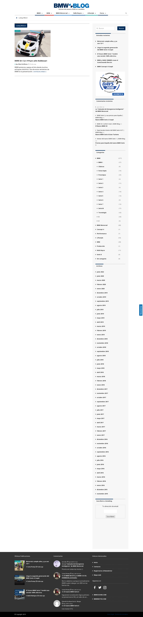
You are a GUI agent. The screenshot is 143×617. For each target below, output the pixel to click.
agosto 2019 (101, 305)
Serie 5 (100, 196)
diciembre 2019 (102, 293)
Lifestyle (91, 13)
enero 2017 (100, 435)
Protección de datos (121, 614)
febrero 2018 (101, 381)
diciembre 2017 (102, 389)
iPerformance (102, 234)
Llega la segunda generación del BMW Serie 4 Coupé (107, 49)
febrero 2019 (101, 330)
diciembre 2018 (102, 339)
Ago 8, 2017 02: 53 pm (73, 562)
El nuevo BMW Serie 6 (71, 592)
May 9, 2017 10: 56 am (76, 573)
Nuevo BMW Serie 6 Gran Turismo (107, 134)
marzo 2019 (101, 326)
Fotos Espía (102, 171)
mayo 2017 (100, 418)
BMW (39, 13)
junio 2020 (100, 276)
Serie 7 (100, 204)
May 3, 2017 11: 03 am (68, 603)
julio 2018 (100, 360)
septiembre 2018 (103, 351)
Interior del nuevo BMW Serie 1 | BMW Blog (111, 139)
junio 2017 (100, 414)
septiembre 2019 (103, 301)
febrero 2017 (101, 431)
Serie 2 (100, 183)
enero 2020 (100, 289)
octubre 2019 (101, 297)
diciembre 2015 (102, 489)
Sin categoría (101, 259)
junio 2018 (100, 364)
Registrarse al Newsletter (103, 571)
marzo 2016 (101, 477)
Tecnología (102, 212)
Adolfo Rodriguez (32, 596)
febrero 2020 (101, 284)
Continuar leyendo (39, 72)
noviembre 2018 (102, 343)
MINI (48, 13)
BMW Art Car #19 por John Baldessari (31, 61)
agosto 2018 (101, 355)
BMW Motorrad (62, 13)
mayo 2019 (100, 318)
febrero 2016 (101, 481)
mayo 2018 (100, 368)
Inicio (96, 562)
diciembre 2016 (102, 439)
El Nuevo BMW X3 (101, 126)
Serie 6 (100, 200)
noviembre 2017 (102, 393)
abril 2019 (100, 322)
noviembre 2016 (102, 443)
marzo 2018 (101, 376)
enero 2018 (100, 385)
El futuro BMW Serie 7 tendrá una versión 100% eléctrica (107, 55)
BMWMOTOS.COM (100, 599)
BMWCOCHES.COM (100, 595)
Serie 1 (100, 179)
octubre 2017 (101, 397)
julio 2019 (100, 309)
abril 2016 (100, 473)
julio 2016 (100, 460)
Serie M (101, 208)
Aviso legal (110, 614)
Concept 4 (100, 229)
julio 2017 (100, 410)
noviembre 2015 (102, 494)
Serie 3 (100, 187)
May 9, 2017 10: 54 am (76, 589)
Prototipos (102, 175)
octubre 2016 (101, 448)
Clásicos (101, 166)
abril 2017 (100, 422)
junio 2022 (100, 272)
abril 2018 (100, 372)
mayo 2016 (100, 469)
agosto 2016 (101, 456)
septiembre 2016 (103, 452)
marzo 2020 (101, 280)
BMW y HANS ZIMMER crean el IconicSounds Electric (107, 61)
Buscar (121, 28)
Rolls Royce (77, 13)
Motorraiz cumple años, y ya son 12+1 (107, 42)
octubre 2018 (101, 347)
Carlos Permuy (31, 567)
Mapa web (97, 575)
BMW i (100, 162)
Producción (101, 246)
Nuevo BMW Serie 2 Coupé (104, 120)
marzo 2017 (101, 427)
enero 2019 (100, 335)
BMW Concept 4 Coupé (105, 66)
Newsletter (141, 310)
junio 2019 (100, 314)
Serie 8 (99, 254)
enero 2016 (100, 485)
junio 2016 (100, 464)
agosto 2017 (101, 406)
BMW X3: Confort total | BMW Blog (108, 124)
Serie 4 (100, 192)
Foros (102, 13)
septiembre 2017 (103, 402)
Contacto (97, 567)
